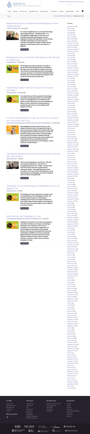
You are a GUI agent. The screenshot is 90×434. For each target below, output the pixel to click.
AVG (77, 11)
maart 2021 (70, 161)
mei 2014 (69, 332)
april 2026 (70, 35)
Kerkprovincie (30, 403)
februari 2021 (71, 163)
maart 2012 (70, 367)
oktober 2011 (71, 375)
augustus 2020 (71, 176)
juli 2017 (69, 253)
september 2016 (71, 274)
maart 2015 (70, 311)
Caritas (12, 28)
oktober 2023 (71, 97)
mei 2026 (69, 32)
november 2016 (71, 269)
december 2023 (71, 93)
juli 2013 (69, 353)
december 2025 (71, 43)
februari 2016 (71, 288)
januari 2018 (70, 240)
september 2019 (71, 199)
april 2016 (70, 284)
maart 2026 (70, 37)
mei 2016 (69, 282)
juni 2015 (69, 305)
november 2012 (71, 361)
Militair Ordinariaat (31, 418)
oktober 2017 (71, 247)
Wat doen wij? (44, 11)
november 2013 (71, 344)
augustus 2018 (71, 226)
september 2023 (71, 99)
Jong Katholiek (70, 11)
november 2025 (71, 45)
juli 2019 (69, 203)
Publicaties (54, 11)
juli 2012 (69, 365)
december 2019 (71, 193)
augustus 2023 (71, 101)
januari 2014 (70, 340)
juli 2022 (69, 128)
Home (9, 11)
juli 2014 (69, 328)
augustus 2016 (71, 276)
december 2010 (71, 382)
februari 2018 (71, 238)
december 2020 (71, 168)
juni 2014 (69, 330)
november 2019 (71, 195)
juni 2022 (69, 130)
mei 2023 (69, 107)
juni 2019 (69, 205)
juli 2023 (69, 103)
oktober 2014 (71, 321)
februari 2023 (71, 114)
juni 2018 (69, 230)
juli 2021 (69, 153)
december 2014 (71, 317)
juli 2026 (69, 28)
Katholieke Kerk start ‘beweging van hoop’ (23, 216)
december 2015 (71, 292)
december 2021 (71, 143)
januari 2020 (70, 190)
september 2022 (71, 124)
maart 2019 (70, 211)
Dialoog (69, 416)
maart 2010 (70, 388)
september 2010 (71, 384)
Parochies (29, 411)
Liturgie (69, 403)
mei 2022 (69, 132)
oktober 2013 (71, 346)
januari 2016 (70, 290)
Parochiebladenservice (46, 123)
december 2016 (71, 267)
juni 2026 (69, 30)
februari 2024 (71, 89)
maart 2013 (70, 355)
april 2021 (70, 159)
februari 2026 (71, 39)
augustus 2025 (71, 51)
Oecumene (70, 414)
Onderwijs (69, 412)
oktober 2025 (71, 47)
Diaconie (69, 407)
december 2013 (71, 342)
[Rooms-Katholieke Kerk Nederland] (23, 4)
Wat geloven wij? (33, 11)
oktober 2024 (71, 72)
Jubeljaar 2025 (17, 28)
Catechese (69, 409)
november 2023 (71, 95)
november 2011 (71, 373)
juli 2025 (69, 53)
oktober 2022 (71, 122)
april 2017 (70, 259)
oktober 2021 (71, 147)
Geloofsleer (50, 407)
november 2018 (71, 220)
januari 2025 (70, 66)
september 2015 (71, 299)
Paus (27, 407)
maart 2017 (70, 261)
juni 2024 (69, 80)
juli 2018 (69, 228)
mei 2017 (69, 257)
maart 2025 (70, 62)
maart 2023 (70, 111)
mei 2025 (69, 57)
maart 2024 (70, 87)
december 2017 (71, 242)
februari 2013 (71, 357)
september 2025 (71, 49)
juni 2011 (69, 378)
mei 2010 (69, 386)
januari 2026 (70, 41)
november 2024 (71, 70)
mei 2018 (69, 232)
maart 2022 (70, 136)
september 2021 (71, 149)
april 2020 (70, 184)
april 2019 (70, 209)
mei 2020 (69, 182)
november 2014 (71, 319)
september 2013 (71, 348)
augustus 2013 (71, 351)
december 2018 (71, 217)
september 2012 (71, 363)
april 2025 (70, 59)
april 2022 (70, 134)
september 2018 (71, 224)
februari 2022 (71, 138)
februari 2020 (71, 188)
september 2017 (71, 249)
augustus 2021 (71, 151)
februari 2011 (71, 380)
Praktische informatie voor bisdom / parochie (71, 1)
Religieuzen (29, 412)
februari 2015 (71, 313)
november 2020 (71, 170)
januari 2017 (70, 265)
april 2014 (70, 334)
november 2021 (71, 145)
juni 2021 (69, 155)
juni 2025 (69, 55)
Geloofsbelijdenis (51, 405)
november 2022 (71, 120)
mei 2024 (69, 82)
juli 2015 (69, 303)
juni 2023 (69, 105)
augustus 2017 (71, 251)
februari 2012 (71, 369)
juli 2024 (69, 78)
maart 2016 (70, 286)
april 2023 (70, 109)
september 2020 (71, 174)
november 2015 (71, 294)
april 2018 (70, 234)
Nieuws (15, 11)
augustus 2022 (71, 126)
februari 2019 (71, 213)
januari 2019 (70, 215)
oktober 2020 (71, 172)
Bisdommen (29, 409)
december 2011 (71, 371)
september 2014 (71, 324)
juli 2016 (69, 278)
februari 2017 (71, 263)
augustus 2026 (71, 26)
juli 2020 (69, 178)
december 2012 (71, 359)
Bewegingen (29, 414)
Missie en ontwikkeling (73, 411)
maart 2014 (70, 336)
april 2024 (70, 84)
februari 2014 (71, 338)
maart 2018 (70, 236)
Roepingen (49, 411)
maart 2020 (70, 186)
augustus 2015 (71, 301)
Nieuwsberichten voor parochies (34, 123)
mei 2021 (69, 157)
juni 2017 (69, 255)
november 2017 (71, 245)
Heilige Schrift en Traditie (54, 403)
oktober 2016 (71, 272)
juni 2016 (69, 280)
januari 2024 (70, 91)
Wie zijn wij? (23, 11)
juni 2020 (69, 180)
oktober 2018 (71, 222)
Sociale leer (50, 409)
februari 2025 (71, 64)
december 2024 (71, 68)
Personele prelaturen (32, 416)
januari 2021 (70, 166)
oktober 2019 (71, 197)
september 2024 (71, 74)
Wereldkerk (29, 405)
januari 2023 (70, 116)
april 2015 (70, 309)
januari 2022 (70, 141)
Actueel (8, 28)
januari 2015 (70, 315)
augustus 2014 (71, 326)
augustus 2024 (71, 76)
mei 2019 (69, 207)
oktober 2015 (71, 296)
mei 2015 (69, 307)
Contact (61, 11)
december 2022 (71, 118)
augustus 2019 (71, 201)
